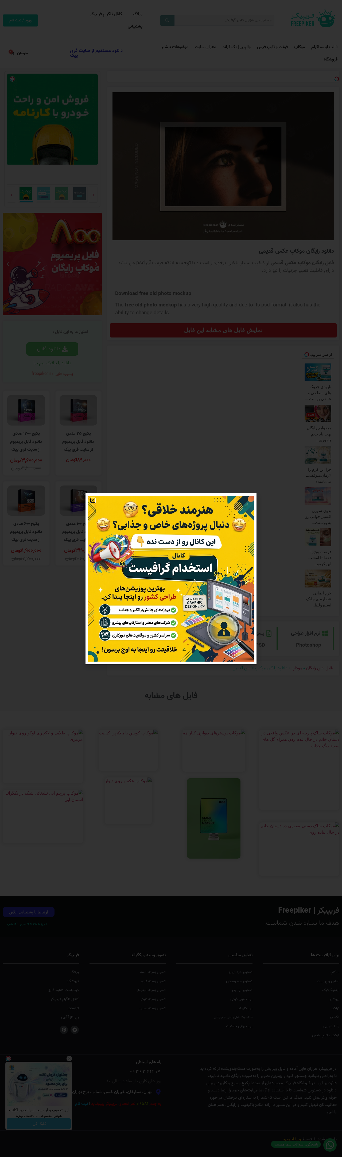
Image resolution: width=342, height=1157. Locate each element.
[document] (171, 578)
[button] (93, 500)
